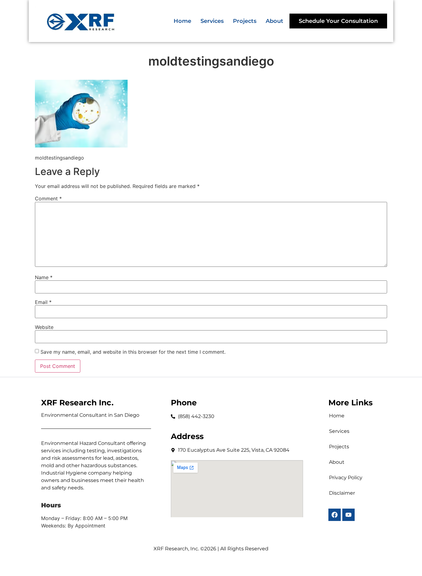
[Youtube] (348, 515)
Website (44, 327)
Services (212, 21)
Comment (48, 198)
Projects (244, 21)
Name (44, 277)
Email (43, 302)
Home (182, 21)
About (274, 21)
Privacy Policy (345, 477)
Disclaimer (342, 493)
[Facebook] (334, 515)
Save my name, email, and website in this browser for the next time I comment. (133, 351)
